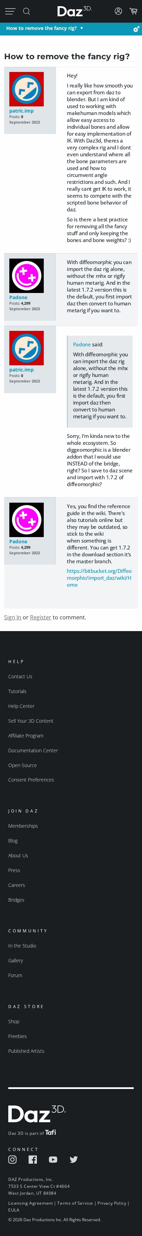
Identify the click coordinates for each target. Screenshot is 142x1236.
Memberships (23, 826)
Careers (16, 885)
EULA (13, 1210)
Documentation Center (33, 750)
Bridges (16, 900)
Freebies (17, 1036)
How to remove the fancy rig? (41, 28)
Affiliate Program (25, 735)
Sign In (12, 617)
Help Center (21, 706)
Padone (18, 297)
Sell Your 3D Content (30, 720)
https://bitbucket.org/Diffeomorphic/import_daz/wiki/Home (99, 577)
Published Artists (26, 1051)
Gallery (15, 960)
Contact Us (20, 676)
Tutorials (17, 691)
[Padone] (30, 276)
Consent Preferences (31, 779)
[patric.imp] (30, 89)
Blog (13, 840)
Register (40, 617)
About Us (18, 855)
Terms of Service (75, 1203)
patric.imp (21, 110)
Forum (15, 975)
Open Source (22, 765)
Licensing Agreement (30, 1203)
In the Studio (22, 945)
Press (14, 870)
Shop (13, 1021)
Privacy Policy (112, 1203)
